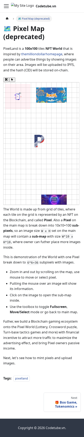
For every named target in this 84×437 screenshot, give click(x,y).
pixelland (21, 378)
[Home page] (7, 18)
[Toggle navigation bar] (6, 6)
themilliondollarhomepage (41, 54)
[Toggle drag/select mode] (12, 79)
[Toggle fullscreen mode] (6, 79)
